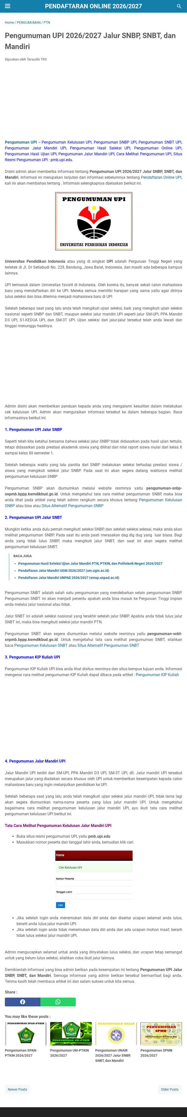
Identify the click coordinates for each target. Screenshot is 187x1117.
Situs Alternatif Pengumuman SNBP (72, 505)
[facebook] (22, 1002)
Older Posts (169, 1089)
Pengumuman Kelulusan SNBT (41, 645)
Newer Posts (17, 1089)
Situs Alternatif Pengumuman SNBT (108, 645)
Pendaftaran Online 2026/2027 (93, 6)
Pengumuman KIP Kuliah (157, 674)
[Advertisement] (93, 102)
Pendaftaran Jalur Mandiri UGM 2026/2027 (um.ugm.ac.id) (63, 571)
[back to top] (177, 1106)
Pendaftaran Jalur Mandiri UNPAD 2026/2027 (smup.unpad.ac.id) (68, 578)
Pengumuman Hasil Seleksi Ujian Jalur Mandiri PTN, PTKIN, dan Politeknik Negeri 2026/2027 (90, 563)
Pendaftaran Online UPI (161, 177)
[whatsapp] (58, 1002)
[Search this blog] (179, 6)
